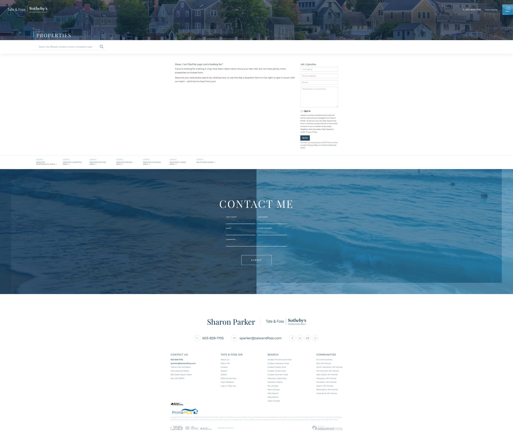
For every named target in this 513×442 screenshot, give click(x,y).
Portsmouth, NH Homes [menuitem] (327, 371)
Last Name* (263, 217)
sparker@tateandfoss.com (261, 338)
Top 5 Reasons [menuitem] (227, 382)
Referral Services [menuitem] (228, 378)
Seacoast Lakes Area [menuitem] (277, 378)
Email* (229, 228)
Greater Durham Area (152, 163)
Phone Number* (265, 228)
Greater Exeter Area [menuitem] (277, 367)
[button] (101, 46)
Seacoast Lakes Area (178, 163)
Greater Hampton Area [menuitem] (278, 363)
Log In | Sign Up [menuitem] (228, 386)
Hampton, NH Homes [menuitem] (326, 378)
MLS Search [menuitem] (273, 393)
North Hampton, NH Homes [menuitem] (329, 367)
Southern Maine (205, 162)
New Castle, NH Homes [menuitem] (327, 374)
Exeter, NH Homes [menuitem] (324, 386)
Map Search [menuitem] (273, 397)
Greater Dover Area (124, 163)
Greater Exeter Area (98, 163)
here (223, 77)
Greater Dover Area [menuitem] (277, 371)
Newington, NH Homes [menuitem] (327, 389)
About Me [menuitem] (225, 363)
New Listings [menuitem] (274, 389)
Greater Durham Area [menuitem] (278, 374)
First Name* (231, 217)
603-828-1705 (213, 338)
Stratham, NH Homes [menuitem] (326, 382)
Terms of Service (329, 145)
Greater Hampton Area (72, 163)
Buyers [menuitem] (224, 371)
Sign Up (494, 10)
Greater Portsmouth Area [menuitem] (280, 359)
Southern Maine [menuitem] (275, 382)
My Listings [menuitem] (273, 386)
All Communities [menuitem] (324, 359)
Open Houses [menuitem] (274, 401)
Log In (487, 10)
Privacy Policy (311, 132)
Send (305, 137)
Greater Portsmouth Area (45, 163)
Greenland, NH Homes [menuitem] (326, 393)
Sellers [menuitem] (224, 374)
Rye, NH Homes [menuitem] (323, 363)
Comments (231, 239)
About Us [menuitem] (225, 359)
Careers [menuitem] (224, 367)
